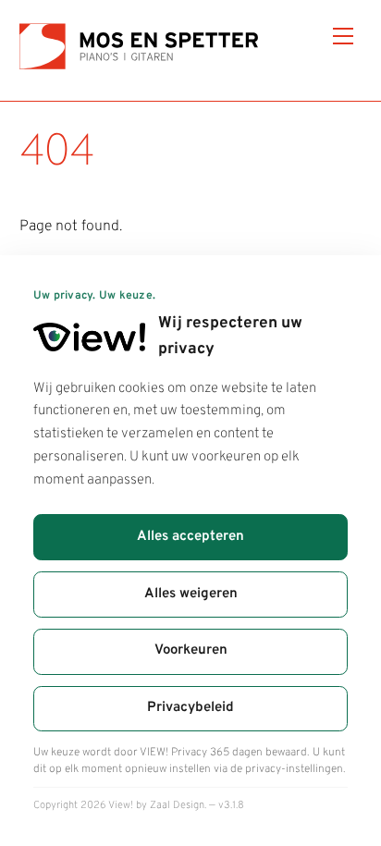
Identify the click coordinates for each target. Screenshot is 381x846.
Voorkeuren (190, 650)
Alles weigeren (191, 594)
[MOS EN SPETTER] (146, 67)
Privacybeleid (190, 708)
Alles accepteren (190, 537)
